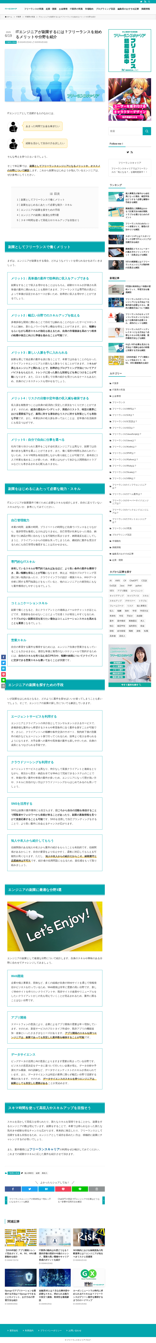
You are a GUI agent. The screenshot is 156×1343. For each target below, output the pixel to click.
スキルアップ (116, 601)
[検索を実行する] (147, 131)
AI (111, 580)
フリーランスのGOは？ (123, 428)
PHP (130, 586)
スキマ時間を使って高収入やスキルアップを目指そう (50, 220)
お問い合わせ (75, 1330)
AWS (117, 580)
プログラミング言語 (121, 534)
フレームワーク (117, 606)
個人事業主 (29, 1173)
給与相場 (121, 631)
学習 (134, 611)
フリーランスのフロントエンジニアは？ (129, 520)
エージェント (137, 591)
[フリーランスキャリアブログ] (11, 9)
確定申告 (121, 626)
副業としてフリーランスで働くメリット (43, 199)
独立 (112, 626)
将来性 (113, 616)
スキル (146, 596)
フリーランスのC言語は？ (124, 421)
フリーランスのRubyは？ (124, 465)
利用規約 (29, 1330)
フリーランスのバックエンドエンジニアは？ (130, 511)
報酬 (119, 611)
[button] (13, 1189)
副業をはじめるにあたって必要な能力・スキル (46, 205)
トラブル (143, 601)
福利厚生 (133, 626)
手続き (130, 616)
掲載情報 (116, 547)
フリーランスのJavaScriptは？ (127, 434)
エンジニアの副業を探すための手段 (40, 210)
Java (122, 586)
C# (125, 580)
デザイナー (130, 601)
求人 (142, 621)
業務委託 (133, 621)
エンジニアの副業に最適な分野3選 (40, 215)
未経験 (139, 616)
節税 (112, 631)
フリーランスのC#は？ (123, 415)
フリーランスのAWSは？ (124, 409)
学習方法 (144, 611)
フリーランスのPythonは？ (125, 459)
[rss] (145, 1)
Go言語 (113, 586)
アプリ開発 (122, 591)
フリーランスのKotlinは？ (124, 446)
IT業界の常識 (11, 42)
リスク (130, 606)
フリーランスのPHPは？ (124, 453)
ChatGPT (134, 580)
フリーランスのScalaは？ (124, 472)
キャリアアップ (117, 596)
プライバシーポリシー (51, 1330)
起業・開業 (117, 560)
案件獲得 (121, 621)
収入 (112, 611)
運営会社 (14, 1330)
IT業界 (115, 383)
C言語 (144, 580)
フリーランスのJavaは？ (124, 440)
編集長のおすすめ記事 (123, 554)
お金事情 (116, 396)
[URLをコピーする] (97, 1189)
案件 (112, 621)
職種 (131, 631)
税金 (142, 626)
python (139, 586)
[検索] (149, 1)
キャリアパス (133, 596)
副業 (38, 1173)
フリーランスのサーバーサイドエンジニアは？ (130, 502)
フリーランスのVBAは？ (124, 478)
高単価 (113, 636)
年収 (121, 616)
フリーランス (118, 402)
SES (112, 591)
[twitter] (141, 1)
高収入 (44, 1173)
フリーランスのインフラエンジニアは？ (129, 486)
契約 (127, 611)
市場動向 (116, 541)
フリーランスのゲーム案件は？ (127, 494)
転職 (146, 631)
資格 (138, 631)
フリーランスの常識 (121, 528)
